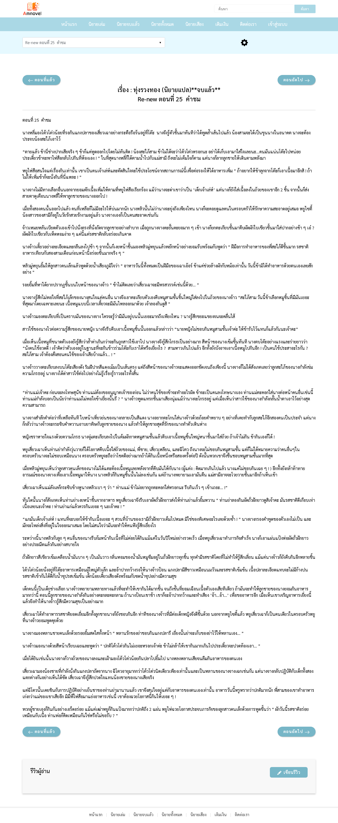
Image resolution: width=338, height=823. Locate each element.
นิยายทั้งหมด (162, 24)
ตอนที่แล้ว (44, 79)
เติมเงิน (221, 24)
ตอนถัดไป (293, 79)
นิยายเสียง (194, 24)
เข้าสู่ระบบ (277, 24)
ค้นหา (305, 9)
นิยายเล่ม (96, 24)
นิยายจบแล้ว (128, 24)
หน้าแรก (69, 24)
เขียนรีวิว (290, 772)
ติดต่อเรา (248, 24)
